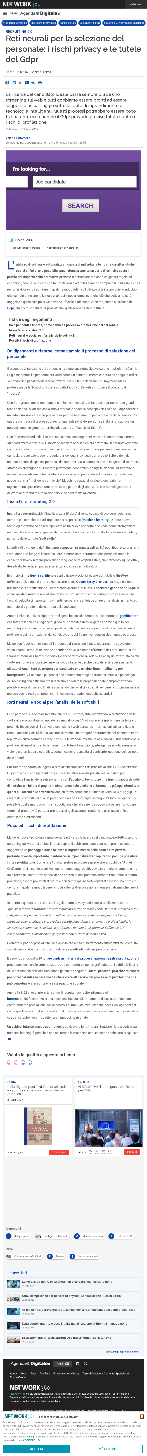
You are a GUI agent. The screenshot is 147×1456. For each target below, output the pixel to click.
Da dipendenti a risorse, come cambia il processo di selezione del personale (63, 325)
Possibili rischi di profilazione (30, 340)
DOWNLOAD (59, 1152)
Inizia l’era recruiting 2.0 (26, 330)
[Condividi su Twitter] (20, 82)
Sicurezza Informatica (43, 22)
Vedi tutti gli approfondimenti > (123, 1352)
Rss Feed (45, 1373)
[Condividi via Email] (27, 82)
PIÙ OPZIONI (107, 1449)
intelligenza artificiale (40, 575)
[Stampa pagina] (40, 82)
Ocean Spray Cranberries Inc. (97, 582)
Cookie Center (18, 1377)
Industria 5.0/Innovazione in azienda (124, 22)
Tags (33, 1373)
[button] (10, 14)
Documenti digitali (90, 22)
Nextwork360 (18, 1393)
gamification (129, 616)
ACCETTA (36, 1449)
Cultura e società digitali (34, 72)
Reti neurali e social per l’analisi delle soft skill (42, 335)
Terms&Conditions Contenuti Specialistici (105, 1373)
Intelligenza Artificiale (15, 22)
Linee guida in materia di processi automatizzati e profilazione (90, 958)
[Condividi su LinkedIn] (13, 82)
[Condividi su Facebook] (7, 82)
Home (10, 72)
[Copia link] (33, 82)
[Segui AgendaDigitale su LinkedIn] (78, 1363)
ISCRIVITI (132, 1152)
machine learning (95, 520)
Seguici (60, 1363)
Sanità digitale (68, 22)
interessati (15, 999)
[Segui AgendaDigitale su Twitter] (85, 1363)
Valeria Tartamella (18, 138)
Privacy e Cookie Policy (66, 1373)
